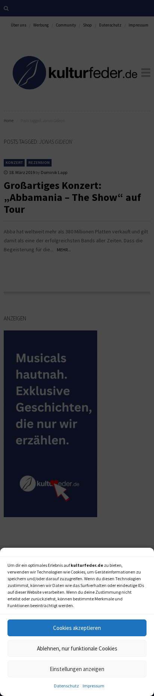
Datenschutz (66, 686)
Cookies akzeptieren (77, 627)
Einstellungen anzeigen (77, 668)
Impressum (93, 686)
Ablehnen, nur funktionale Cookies (77, 648)
